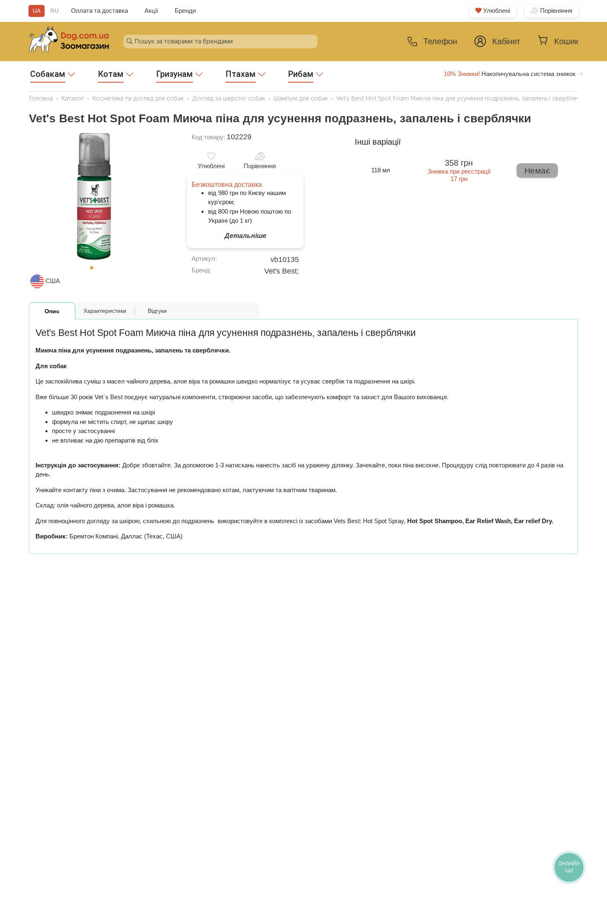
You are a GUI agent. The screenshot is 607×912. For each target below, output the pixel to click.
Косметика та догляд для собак (138, 98)
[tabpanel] (94, 196)
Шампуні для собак (300, 98)
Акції (151, 10)
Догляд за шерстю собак (228, 98)
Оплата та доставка (99, 10)
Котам (110, 74)
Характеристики (104, 310)
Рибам (300, 74)
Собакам (47, 74)
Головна (41, 98)
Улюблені (495, 10)
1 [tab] (94, 270)
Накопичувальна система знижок (510, 73)
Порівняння (555, 10)
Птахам (240, 74)
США (52, 280)
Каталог (72, 98)
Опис (52, 311)
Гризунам (174, 74)
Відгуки (157, 310)
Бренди (185, 10)
